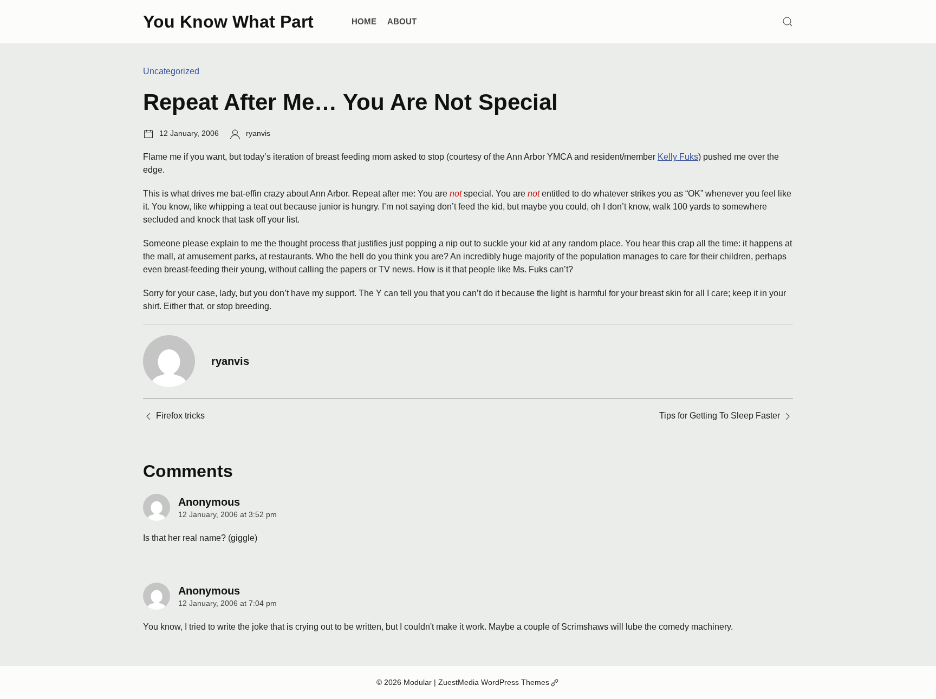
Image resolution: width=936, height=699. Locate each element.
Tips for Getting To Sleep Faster (719, 415)
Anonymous (209, 502)
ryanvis (258, 133)
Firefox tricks (180, 415)
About (402, 21)
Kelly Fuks (678, 156)
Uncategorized (171, 71)
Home (364, 21)
